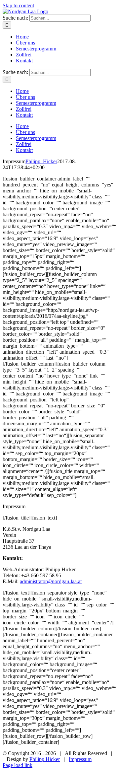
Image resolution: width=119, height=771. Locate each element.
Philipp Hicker (44, 759)
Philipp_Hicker (41, 161)
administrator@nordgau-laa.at (51, 581)
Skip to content (18, 5)
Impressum (80, 759)
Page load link (17, 765)
